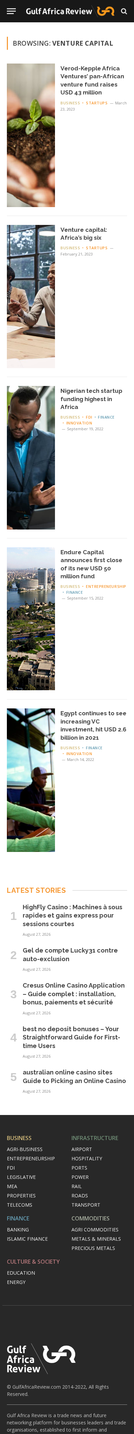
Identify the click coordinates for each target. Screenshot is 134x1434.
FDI (11, 1167)
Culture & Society (33, 1261)
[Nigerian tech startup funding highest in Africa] (31, 458)
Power (80, 1177)
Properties (21, 1195)
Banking (18, 1229)
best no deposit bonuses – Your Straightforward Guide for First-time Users (71, 1037)
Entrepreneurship (31, 1158)
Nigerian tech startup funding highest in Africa (91, 398)
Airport (81, 1149)
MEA (12, 1186)
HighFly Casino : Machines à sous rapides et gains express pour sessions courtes (72, 915)
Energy (16, 1282)
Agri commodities (95, 1229)
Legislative (21, 1177)
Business (19, 1138)
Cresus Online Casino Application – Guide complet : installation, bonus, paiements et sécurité (74, 994)
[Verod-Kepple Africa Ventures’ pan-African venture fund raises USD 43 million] (31, 135)
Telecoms (19, 1205)
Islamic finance (27, 1239)
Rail (76, 1186)
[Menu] (11, 11)
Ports (79, 1167)
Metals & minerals (96, 1239)
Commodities (90, 1218)
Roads (79, 1195)
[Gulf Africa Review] (70, 11)
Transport (85, 1205)
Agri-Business (25, 1149)
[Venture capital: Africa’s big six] (31, 296)
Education (21, 1273)
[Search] (123, 11)
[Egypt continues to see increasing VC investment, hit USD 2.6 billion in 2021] (31, 780)
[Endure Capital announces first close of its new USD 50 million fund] (31, 619)
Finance (18, 1218)
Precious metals (93, 1248)
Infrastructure (94, 1138)
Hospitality (86, 1158)
